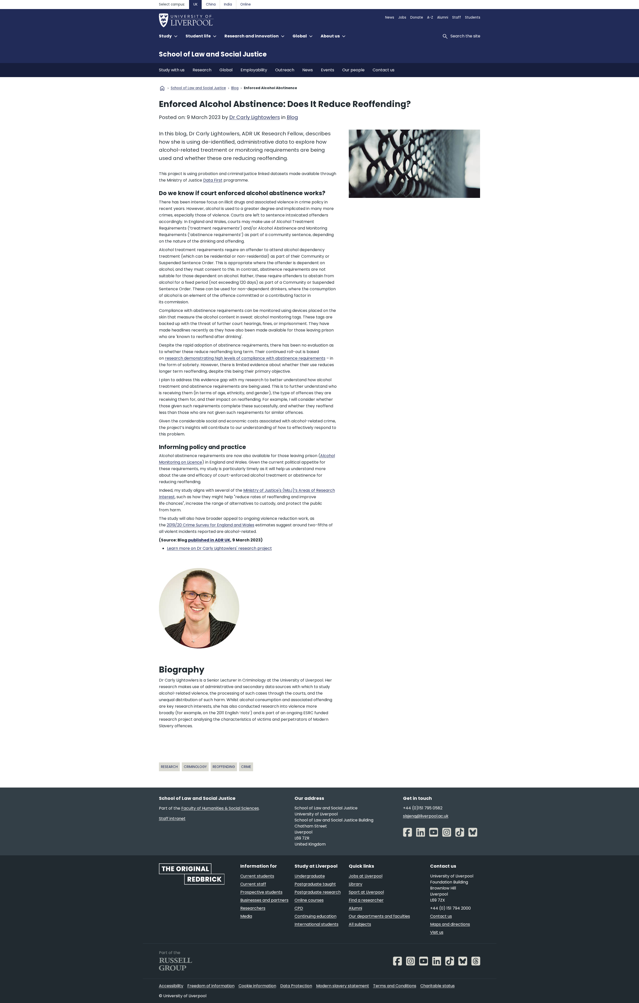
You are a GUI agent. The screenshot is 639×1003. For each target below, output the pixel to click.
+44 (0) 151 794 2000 (450, 908)
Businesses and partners (264, 900)
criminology (195, 766)
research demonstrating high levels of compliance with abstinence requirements (245, 358)
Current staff (253, 884)
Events (327, 70)
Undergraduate (310, 876)
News (389, 17)
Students (472, 17)
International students (316, 924)
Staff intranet (172, 818)
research (169, 766)
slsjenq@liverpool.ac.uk (425, 816)
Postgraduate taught (315, 884)
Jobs (402, 17)
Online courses (309, 900)
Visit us (436, 932)
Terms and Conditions (394, 986)
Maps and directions (450, 924)
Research (202, 70)
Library (355, 884)
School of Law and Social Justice (213, 54)
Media (246, 916)
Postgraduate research (318, 892)
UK (195, 4)
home (162, 88)
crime (246, 766)
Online (245, 4)
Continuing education (315, 916)
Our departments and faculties (379, 916)
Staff (456, 17)
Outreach (284, 70)
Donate (416, 17)
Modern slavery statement (342, 986)
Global (226, 70)
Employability (254, 70)
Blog (235, 88)
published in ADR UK (209, 540)
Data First (212, 180)
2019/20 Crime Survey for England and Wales (210, 525)
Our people (353, 70)
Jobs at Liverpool (365, 876)
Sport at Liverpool (366, 892)
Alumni (442, 17)
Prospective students (261, 892)
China (211, 4)
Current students (257, 876)
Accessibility (171, 986)
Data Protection (296, 986)
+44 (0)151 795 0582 (422, 808)
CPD (299, 908)
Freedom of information (211, 986)
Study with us (172, 70)
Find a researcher (366, 900)
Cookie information (257, 986)
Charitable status (437, 986)
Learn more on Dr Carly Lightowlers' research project (219, 548)
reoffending (224, 766)
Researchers (252, 908)
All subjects (360, 924)
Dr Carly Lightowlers (254, 117)
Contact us (383, 70)
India (228, 4)
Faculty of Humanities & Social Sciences (220, 808)
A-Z (430, 17)
